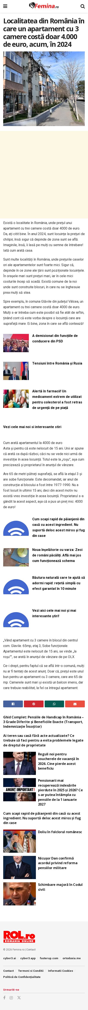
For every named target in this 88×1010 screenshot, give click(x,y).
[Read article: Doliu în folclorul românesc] (19, 841)
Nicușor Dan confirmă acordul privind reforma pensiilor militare (58, 863)
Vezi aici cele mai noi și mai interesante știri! (54, 613)
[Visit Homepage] (44, 6)
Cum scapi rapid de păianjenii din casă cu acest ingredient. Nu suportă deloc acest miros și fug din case (58, 527)
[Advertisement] (44, 174)
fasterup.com (49, 958)
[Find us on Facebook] (4, 998)
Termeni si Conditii (31, 970)
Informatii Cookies (60, 970)
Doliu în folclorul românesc (60, 832)
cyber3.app (28, 958)
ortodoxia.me (72, 958)
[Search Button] (83, 6)
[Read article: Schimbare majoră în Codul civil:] (19, 893)
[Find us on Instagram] (11, 998)
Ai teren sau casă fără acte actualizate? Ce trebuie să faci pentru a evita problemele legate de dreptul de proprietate (43, 740)
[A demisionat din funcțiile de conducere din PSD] (16, 350)
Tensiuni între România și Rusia (57, 363)
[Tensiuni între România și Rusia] (16, 377)
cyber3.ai (9, 958)
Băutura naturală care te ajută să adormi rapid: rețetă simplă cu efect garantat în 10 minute (58, 583)
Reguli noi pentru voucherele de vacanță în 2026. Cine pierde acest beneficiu (58, 761)
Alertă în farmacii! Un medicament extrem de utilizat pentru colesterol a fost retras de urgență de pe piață (57, 399)
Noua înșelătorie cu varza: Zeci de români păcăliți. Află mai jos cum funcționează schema (57, 555)
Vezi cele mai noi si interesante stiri (32, 427)
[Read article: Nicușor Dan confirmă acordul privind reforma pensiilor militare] (19, 867)
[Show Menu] (5, 6)
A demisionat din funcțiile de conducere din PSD (55, 338)
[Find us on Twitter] (19, 997)
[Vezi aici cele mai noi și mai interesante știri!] (16, 625)
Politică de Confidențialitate (22, 977)
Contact (31, 949)
